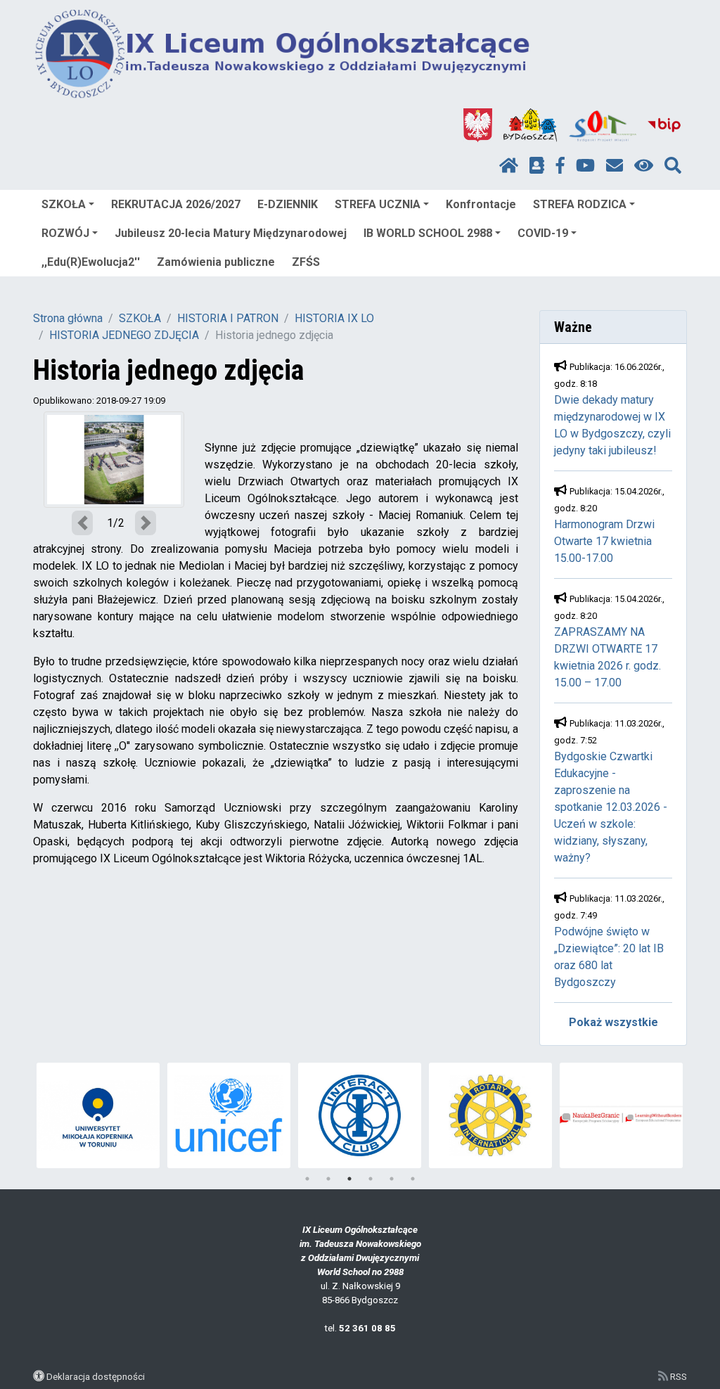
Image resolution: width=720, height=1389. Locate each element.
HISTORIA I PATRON (227, 318)
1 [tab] (307, 1179)
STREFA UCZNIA (377, 204)
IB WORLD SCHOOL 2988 (428, 233)
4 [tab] (371, 1179)
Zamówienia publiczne (216, 262)
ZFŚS (306, 262)
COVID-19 (543, 233)
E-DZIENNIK (287, 204)
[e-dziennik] (537, 166)
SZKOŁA (63, 204)
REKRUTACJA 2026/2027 (175, 204)
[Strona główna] (509, 166)
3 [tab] (349, 1179)
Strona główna (68, 318)
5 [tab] (392, 1179)
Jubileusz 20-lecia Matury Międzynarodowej (231, 233)
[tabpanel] (98, 1115)
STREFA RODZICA (579, 204)
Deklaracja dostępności (95, 1376)
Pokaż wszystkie (613, 1022)
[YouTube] (585, 166)
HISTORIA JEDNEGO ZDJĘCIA (124, 335)
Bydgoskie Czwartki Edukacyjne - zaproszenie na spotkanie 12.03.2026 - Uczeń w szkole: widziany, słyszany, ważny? (610, 807)
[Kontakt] (614, 166)
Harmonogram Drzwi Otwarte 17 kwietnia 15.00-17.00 (604, 541)
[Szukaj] (673, 166)
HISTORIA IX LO (334, 318)
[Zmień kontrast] (644, 166)
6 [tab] (413, 1179)
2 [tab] (328, 1179)
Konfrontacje (481, 204)
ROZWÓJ (65, 233)
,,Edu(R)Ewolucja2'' (90, 262)
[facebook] (560, 166)
